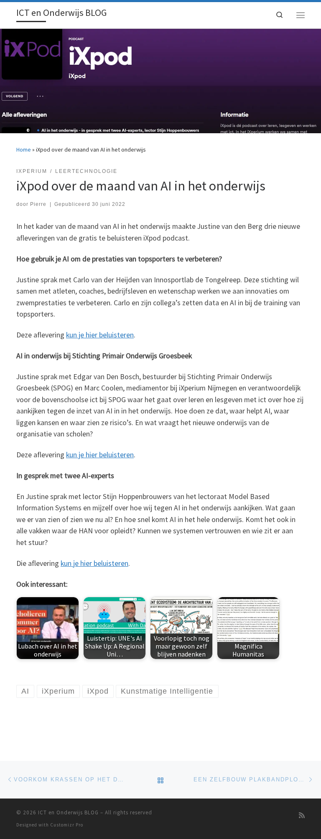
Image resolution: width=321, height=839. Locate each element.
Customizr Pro (66, 825)
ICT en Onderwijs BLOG (68, 812)
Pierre (38, 204)
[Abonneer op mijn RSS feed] (302, 815)
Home (23, 149)
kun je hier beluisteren (100, 335)
